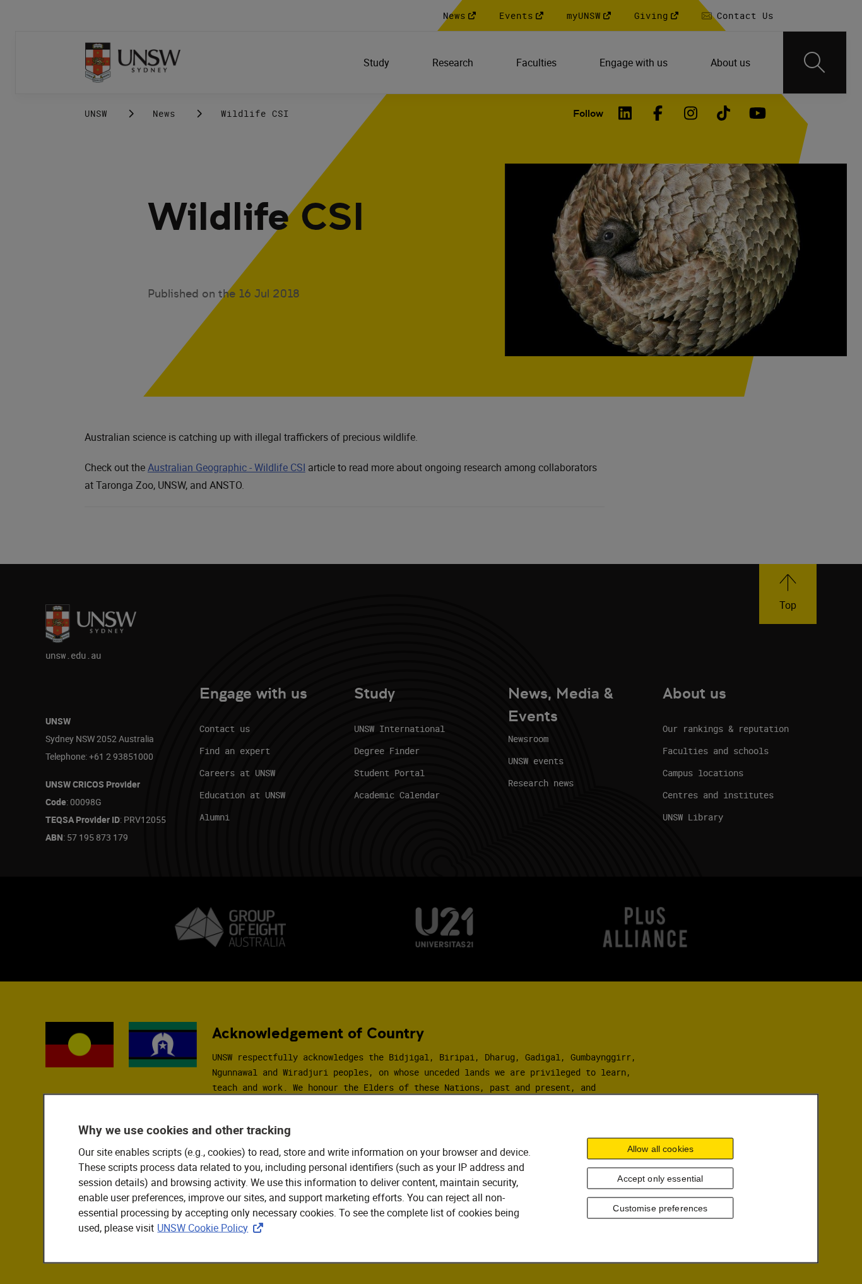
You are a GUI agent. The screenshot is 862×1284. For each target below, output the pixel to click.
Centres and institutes (718, 795)
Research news (541, 783)
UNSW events (536, 761)
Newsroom (528, 739)
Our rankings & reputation (726, 729)
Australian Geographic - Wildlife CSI (226, 467)
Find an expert (234, 751)
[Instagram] (690, 113)
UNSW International (399, 729)
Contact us (224, 729)
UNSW (96, 113)
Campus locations (703, 773)
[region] (430, 1178)
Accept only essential (660, 1178)
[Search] (814, 62)
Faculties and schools (716, 751)
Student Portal (389, 773)
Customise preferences (660, 1208)
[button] (788, 594)
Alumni (214, 817)
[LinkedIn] (624, 113)
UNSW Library (693, 817)
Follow (588, 113)
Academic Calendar (397, 795)
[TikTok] (723, 113)
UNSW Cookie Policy (212, 1227)
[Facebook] (657, 113)
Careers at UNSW (237, 773)
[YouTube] (756, 113)
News (164, 113)
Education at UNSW (242, 795)
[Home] (132, 62)
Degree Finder (387, 751)
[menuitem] (377, 62)
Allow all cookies (660, 1149)
